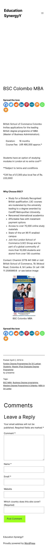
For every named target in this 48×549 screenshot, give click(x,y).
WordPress (29, 543)
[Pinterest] (26, 104)
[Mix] (37, 104)
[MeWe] (31, 104)
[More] (5, 109)
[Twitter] (11, 104)
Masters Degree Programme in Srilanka (20, 385)
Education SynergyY (13, 537)
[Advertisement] (24, 56)
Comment (9, 433)
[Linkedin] (21, 104)
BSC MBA (7, 382)
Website (8, 489)
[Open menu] (42, 13)
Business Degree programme (25, 382)
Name (7, 464)
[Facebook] (5, 104)
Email (7, 476)
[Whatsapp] (42, 104)
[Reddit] (16, 104)
